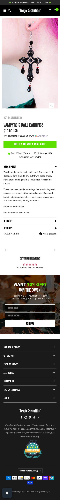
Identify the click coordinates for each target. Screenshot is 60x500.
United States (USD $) (29, 471)
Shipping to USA (45, 153)
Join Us (30, 323)
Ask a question (50, 234)
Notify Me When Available (30, 144)
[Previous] (6, 250)
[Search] (9, 10)
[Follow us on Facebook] (21, 417)
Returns (8, 228)
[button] (30, 136)
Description (9, 167)
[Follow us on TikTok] (34, 417)
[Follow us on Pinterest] (30, 417)
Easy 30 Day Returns (31, 157)
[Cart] (55, 10)
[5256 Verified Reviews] (30, 441)
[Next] (54, 250)
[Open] (7, 493)
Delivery (8, 221)
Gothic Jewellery (12, 118)
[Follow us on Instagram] (25, 417)
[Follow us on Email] (39, 417)
